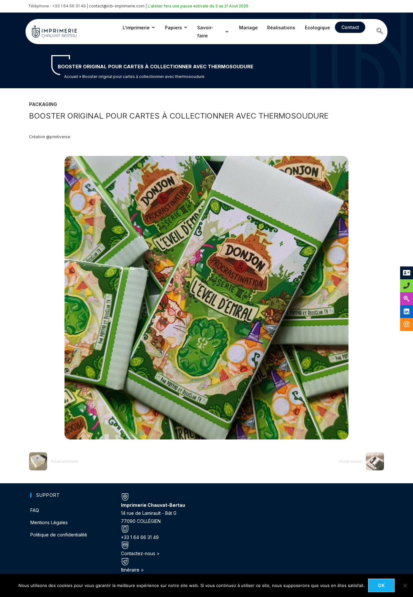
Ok (381, 585)
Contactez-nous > (140, 553)
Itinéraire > (132, 570)
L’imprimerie (136, 27)
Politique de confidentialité (58, 534)
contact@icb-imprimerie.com (117, 6)
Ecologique (317, 27)
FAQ (34, 510)
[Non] (405, 585)
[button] (379, 31)
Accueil (71, 76)
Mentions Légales (49, 522)
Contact (350, 27)
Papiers (173, 27)
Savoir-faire (205, 31)
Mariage (248, 27)
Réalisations (281, 27)
